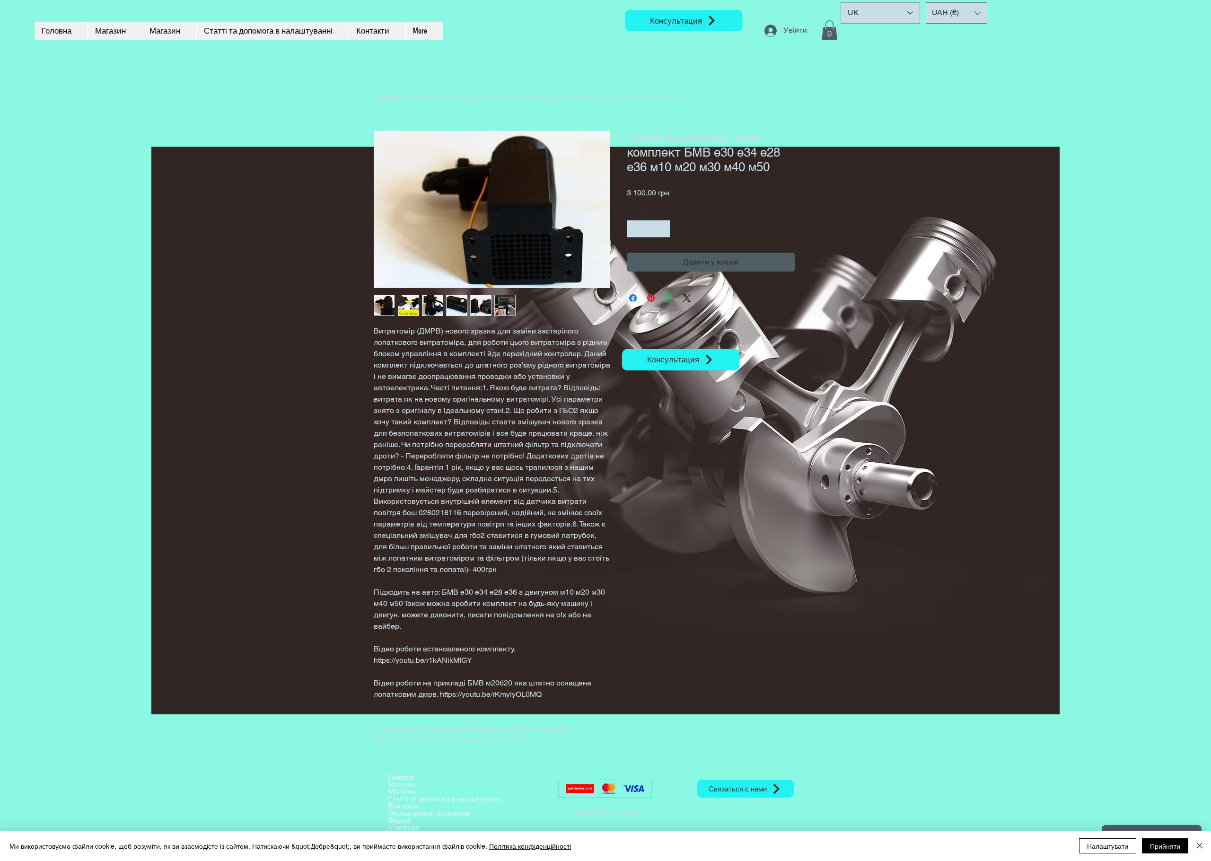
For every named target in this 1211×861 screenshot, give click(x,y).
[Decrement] (634, 228)
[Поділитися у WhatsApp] (669, 298)
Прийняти (1165, 846)
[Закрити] (1199, 845)
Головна (387, 96)
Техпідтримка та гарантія (428, 813)
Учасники (404, 827)
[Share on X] (687, 298)
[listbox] (956, 13)
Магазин (402, 784)
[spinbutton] (648, 228)
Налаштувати (1107, 846)
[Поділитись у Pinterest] (651, 298)
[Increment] (663, 228)
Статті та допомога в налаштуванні (445, 798)
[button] (829, 30)
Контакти (403, 805)
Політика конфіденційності (530, 846)
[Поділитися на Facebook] (633, 298)
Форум (399, 820)
